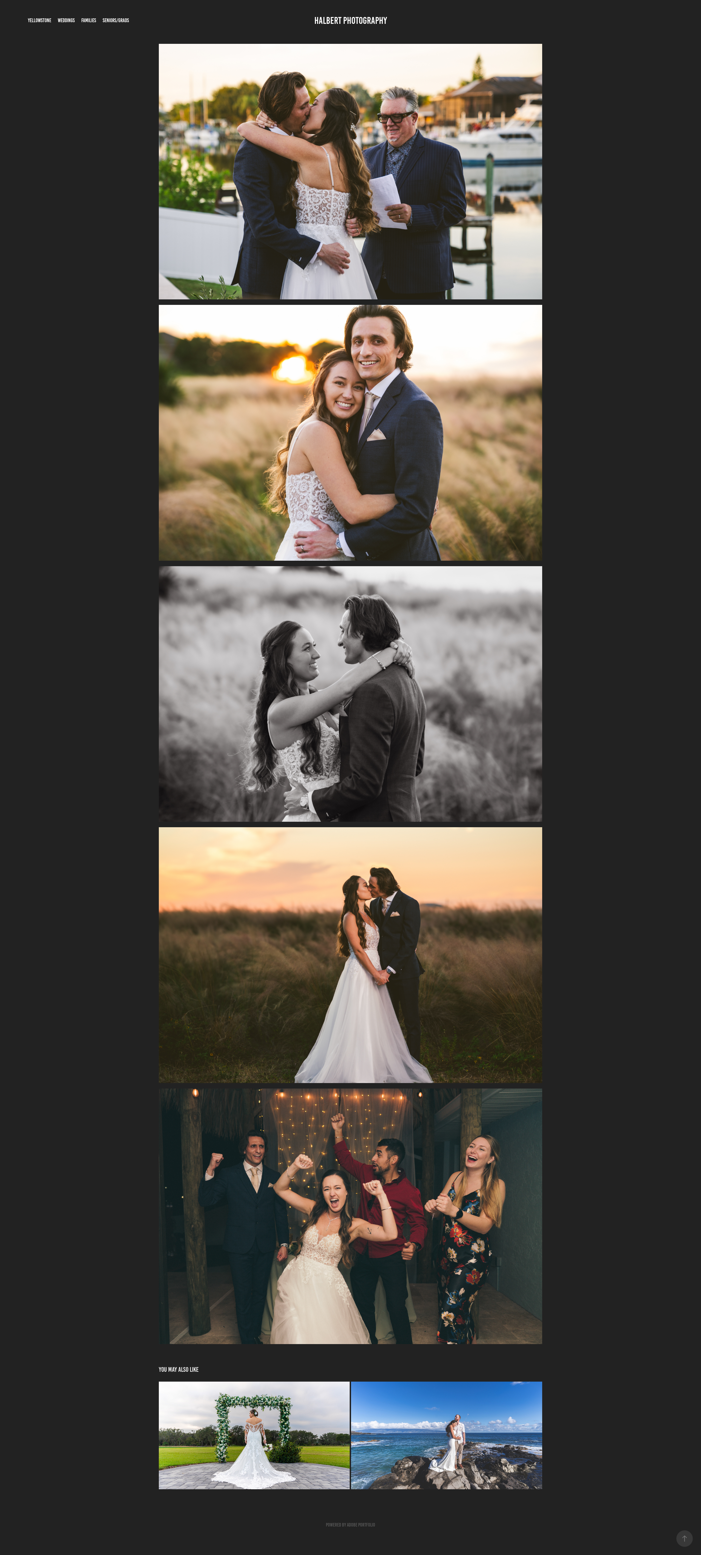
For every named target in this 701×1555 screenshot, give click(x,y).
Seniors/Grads (116, 20)
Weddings (66, 20)
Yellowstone (39, 20)
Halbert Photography (350, 20)
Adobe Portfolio (361, 1525)
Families (88, 20)
